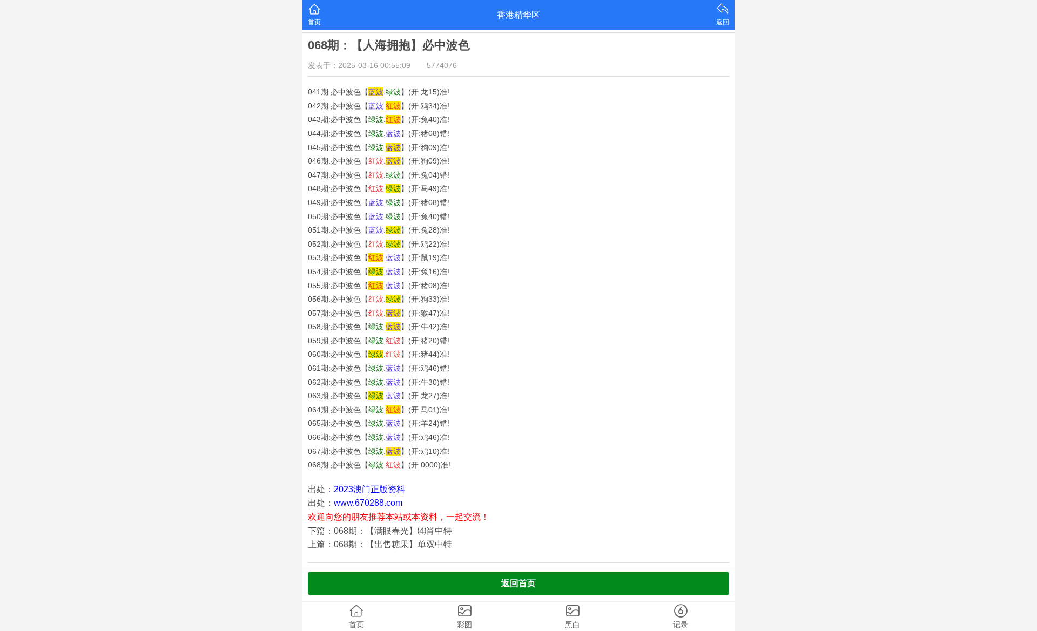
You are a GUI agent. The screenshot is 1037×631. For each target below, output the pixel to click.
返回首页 (518, 583)
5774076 (442, 65)
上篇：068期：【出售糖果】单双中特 (380, 544)
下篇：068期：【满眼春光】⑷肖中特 (380, 530)
